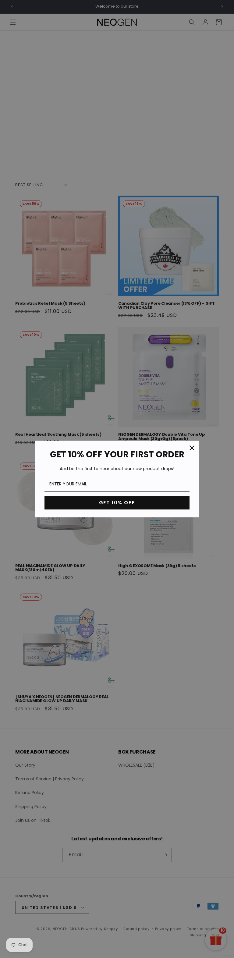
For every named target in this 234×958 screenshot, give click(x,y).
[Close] (192, 448)
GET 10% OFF (117, 502)
